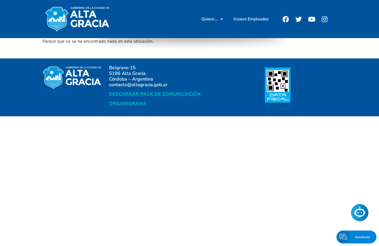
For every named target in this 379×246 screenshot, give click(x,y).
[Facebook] (285, 19)
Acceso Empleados (251, 19)
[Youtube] (311, 19)
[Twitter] (298, 19)
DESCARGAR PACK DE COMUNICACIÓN (155, 94)
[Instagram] (324, 19)
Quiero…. (209, 19)
